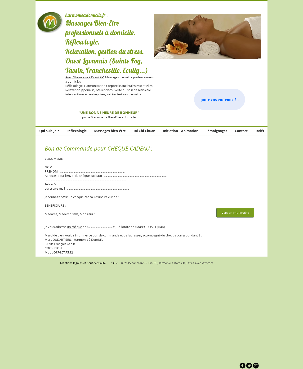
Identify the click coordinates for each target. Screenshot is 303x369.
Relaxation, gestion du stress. (104, 51)
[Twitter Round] (249, 366)
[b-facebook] (242, 366)
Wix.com (207, 263)
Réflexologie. (82, 41)
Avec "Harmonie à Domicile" (84, 77)
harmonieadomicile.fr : (86, 15)
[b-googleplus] (256, 366)
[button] (207, 36)
